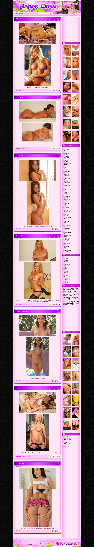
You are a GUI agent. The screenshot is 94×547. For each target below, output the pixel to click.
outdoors (66, 297)
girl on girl (72, 292)
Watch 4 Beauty (67, 250)
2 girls (64, 288)
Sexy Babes (66, 446)
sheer (71, 300)
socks (64, 301)
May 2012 (66, 258)
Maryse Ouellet (20, 388)
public (64, 298)
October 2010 (67, 279)
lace (76, 294)
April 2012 (66, 260)
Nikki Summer (67, 224)
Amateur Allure (67, 152)
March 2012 (66, 261)
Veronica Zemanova (68, 249)
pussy (68, 299)
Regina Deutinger (67, 232)
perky (70, 297)
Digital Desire (67, 182)
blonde (74, 290)
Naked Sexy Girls (67, 443)
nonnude (68, 295)
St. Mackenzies (67, 240)
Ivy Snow (66, 195)
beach (74, 288)
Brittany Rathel (67, 164)
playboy (76, 297)
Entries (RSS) (46, 543)
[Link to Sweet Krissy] (37, 488)
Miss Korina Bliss (67, 219)
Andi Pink (66, 154)
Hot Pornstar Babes (68, 440)
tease (69, 303)
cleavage (75, 291)
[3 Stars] (19, 90)
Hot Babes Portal (67, 439)
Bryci (65, 167)
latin (78, 294)
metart (64, 295)
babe (70, 288)
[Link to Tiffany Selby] (37, 43)
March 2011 (66, 274)
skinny (77, 300)
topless (65, 304)
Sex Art (65, 236)
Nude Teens (66, 445)
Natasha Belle (67, 222)
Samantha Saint (67, 235)
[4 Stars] (20, 90)
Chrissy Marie (67, 172)
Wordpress (34, 544)
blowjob (64, 291)
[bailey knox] (37, 142)
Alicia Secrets (67, 147)
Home (15, 13)
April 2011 (66, 272)
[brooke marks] (37, 298)
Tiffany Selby (20, 19)
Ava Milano (66, 157)
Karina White (66, 203)
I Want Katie (66, 192)
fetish (66, 292)
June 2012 (66, 257)
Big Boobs (66, 436)
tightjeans (77, 303)
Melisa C (66, 215)
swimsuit (67, 301)
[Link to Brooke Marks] (37, 260)
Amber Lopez (67, 153)
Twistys (65, 247)
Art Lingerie (66, 156)
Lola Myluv (66, 207)
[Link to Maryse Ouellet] (37, 412)
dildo (64, 292)
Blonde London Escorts (69, 438)
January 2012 (67, 262)
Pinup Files (66, 226)
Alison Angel (66, 149)
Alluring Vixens (67, 150)
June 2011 (66, 269)
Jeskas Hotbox (67, 199)
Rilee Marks (66, 233)
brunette (69, 291)
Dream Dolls (66, 183)
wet (73, 304)
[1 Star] (16, 90)
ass (67, 288)
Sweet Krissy (20, 463)
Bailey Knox (19, 97)
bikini (70, 290)
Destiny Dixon (67, 179)
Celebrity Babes (67, 171)
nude (71, 295)
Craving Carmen (67, 174)
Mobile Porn (66, 442)
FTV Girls (66, 188)
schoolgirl (76, 298)
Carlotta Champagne (22, 311)
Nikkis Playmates (67, 225)
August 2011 (66, 268)
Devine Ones (66, 181)
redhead (72, 298)
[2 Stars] (18, 90)
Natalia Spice (67, 221)
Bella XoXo (66, 160)
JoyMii (65, 200)
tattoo (65, 303)
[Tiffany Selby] (37, 85)
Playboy (66, 229)
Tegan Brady (66, 244)
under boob (70, 304)
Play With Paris (67, 228)
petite (73, 297)
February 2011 (67, 275)
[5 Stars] (22, 90)
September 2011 (67, 267)
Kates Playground (67, 204)
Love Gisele (66, 208)
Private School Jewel (68, 231)
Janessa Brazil (67, 196)
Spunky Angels (67, 239)
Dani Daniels (66, 175)
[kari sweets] (38, 224)
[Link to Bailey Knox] (37, 121)
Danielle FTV (66, 177)
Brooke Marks (20, 236)
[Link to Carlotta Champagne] (37, 335)
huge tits (72, 294)
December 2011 (67, 264)
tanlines (71, 301)
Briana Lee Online (67, 163)
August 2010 (66, 282)
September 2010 (67, 280)
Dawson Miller (67, 178)
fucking (69, 292)
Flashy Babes (67, 186)
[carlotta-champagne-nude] (37, 375)
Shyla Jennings (67, 237)
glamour (65, 294)
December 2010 (67, 276)
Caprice (65, 168)
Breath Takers (67, 161)
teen (73, 303)
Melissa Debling (67, 217)
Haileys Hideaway (67, 189)
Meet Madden (67, 213)
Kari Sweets (19, 155)
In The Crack (66, 193)
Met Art (65, 218)
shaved (68, 300)
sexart (64, 300)
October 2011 (67, 265)
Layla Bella (66, 206)
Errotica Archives (67, 185)
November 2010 (67, 278)
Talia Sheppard (67, 243)
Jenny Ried (66, 197)
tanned (76, 301)
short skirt (74, 300)
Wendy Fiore (66, 251)
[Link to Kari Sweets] (37, 180)
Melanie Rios (66, 214)
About (21, 13)
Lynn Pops (66, 210)
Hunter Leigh (66, 190)
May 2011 (66, 271)
